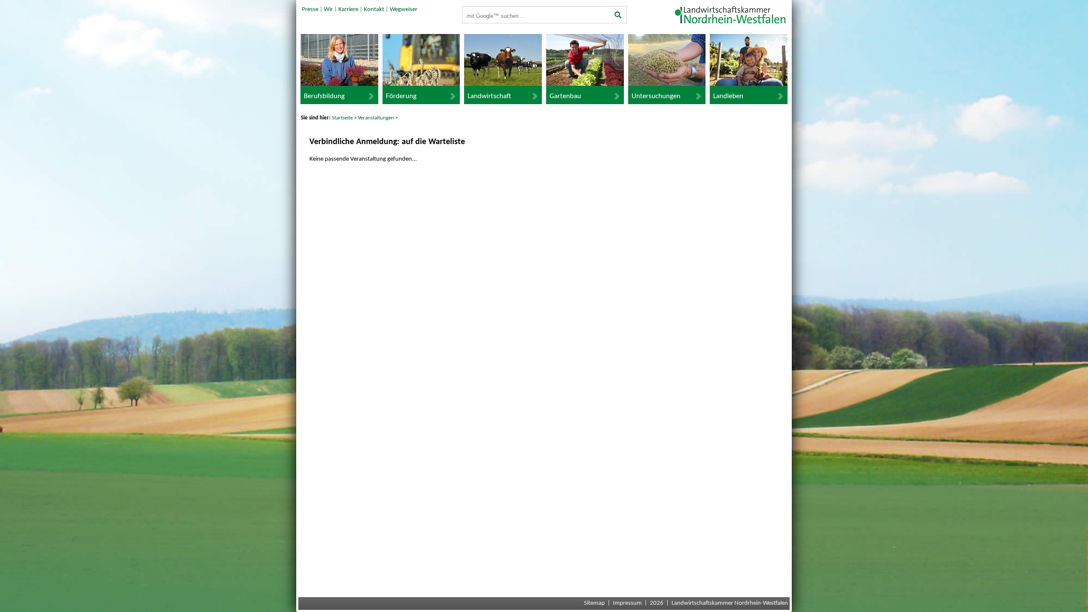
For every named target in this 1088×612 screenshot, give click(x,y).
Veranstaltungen (376, 118)
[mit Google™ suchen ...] (618, 16)
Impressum (627, 603)
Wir (328, 9)
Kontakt (374, 9)
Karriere (348, 9)
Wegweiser (403, 9)
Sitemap (594, 603)
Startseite (342, 118)
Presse (310, 9)
